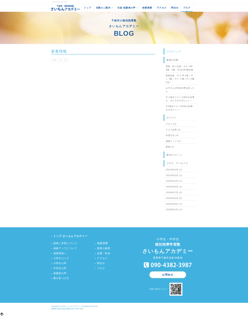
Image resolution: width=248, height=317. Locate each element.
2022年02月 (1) (174, 169)
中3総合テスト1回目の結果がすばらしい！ (179, 108)
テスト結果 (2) (173, 130)
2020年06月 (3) (174, 198)
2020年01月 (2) (174, 209)
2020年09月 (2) (174, 187)
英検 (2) (170, 147)
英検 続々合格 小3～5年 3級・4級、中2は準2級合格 (179, 68)
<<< (55, 60)
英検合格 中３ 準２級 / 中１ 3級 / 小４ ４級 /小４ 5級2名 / (180, 79)
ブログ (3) (171, 124)
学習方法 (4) (172, 135)
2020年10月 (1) (174, 181)
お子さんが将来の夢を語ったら (180, 90)
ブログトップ (173, 51)
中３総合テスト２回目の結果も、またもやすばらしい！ (180, 99)
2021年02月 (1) (174, 175)
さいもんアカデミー (73, 306)
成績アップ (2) (173, 141)
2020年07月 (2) (174, 192)
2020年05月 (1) (174, 204)
